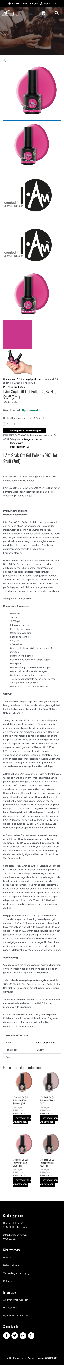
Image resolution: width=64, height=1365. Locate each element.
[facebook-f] (7, 1335)
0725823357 (9, 1238)
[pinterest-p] (31, 1335)
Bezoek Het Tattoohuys (15, 1315)
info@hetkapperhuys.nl (15, 1235)
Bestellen (8, 1257)
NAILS (15, 379)
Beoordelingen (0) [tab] (19, 446)
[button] (30, 13)
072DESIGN (51, 1358)
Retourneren (9, 1281)
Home (6, 379)
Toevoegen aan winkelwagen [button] (22, 1120)
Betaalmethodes (12, 1265)
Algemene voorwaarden (15, 1299)
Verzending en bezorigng (16, 1273)
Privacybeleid (10, 1307)
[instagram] (23, 1335)
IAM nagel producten (31, 379)
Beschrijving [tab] (16, 443)
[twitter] (15, 1335)
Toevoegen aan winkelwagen (24, 430)
